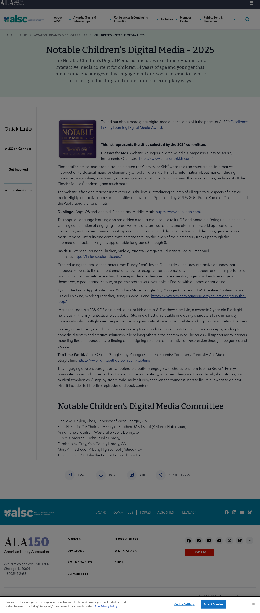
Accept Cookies (213, 604)
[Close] (253, 604)
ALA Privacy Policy (106, 606)
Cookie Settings (184, 604)
